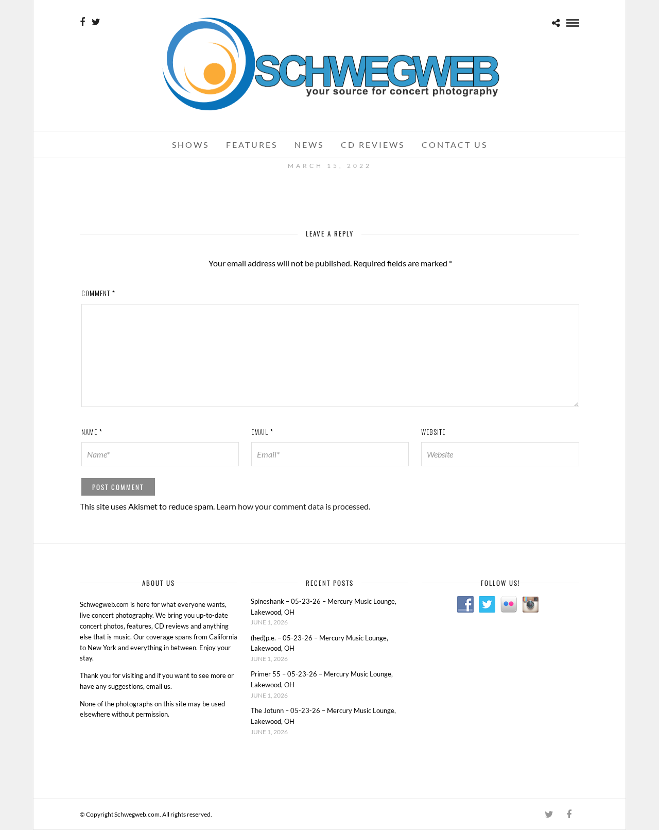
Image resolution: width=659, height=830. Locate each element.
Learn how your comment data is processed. (293, 506)
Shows (190, 144)
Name (91, 432)
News (309, 144)
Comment (98, 293)
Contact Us (455, 144)
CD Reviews (373, 144)
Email (262, 432)
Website (433, 432)
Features (252, 144)
